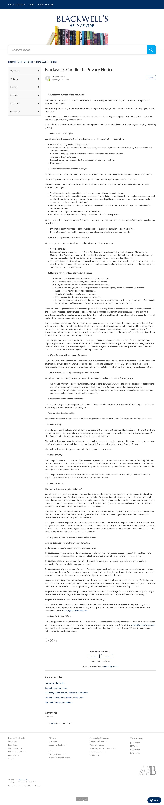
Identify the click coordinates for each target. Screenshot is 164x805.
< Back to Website (16, 4)
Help (51, 751)
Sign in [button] (84, 799)
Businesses (53, 741)
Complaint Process (97, 752)
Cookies (11, 786)
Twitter (51, 642)
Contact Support (45, 4)
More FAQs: (41, 61)
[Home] (82, 18)
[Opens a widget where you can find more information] (154, 800)
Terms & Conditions (25, 786)
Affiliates (52, 738)
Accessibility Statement (99, 738)
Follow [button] (150, 77)
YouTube (136, 750)
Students (11, 759)
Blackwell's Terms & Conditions (59, 702)
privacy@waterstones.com (76, 610)
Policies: (53, 61)
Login (31, 4)
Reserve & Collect (97, 745)
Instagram (136, 753)
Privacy (37, 786)
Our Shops (12, 741)
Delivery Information (98, 741)
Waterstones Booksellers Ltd (27, 782)
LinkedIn (56, 642)
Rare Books (13, 745)
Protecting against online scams (103, 748)
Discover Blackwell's (16, 738)
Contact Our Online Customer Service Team (64, 697)
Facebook (47, 642)
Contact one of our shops (56, 688)
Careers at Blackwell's (54, 683)
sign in (53, 723)
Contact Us (94, 755)
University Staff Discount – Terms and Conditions (66, 692)
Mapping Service (15, 748)
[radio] (94, 656)
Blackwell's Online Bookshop (20, 61)
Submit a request (110, 666)
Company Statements (57, 754)
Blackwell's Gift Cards (17, 752)
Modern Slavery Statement (59, 758)
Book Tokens (13, 755)
